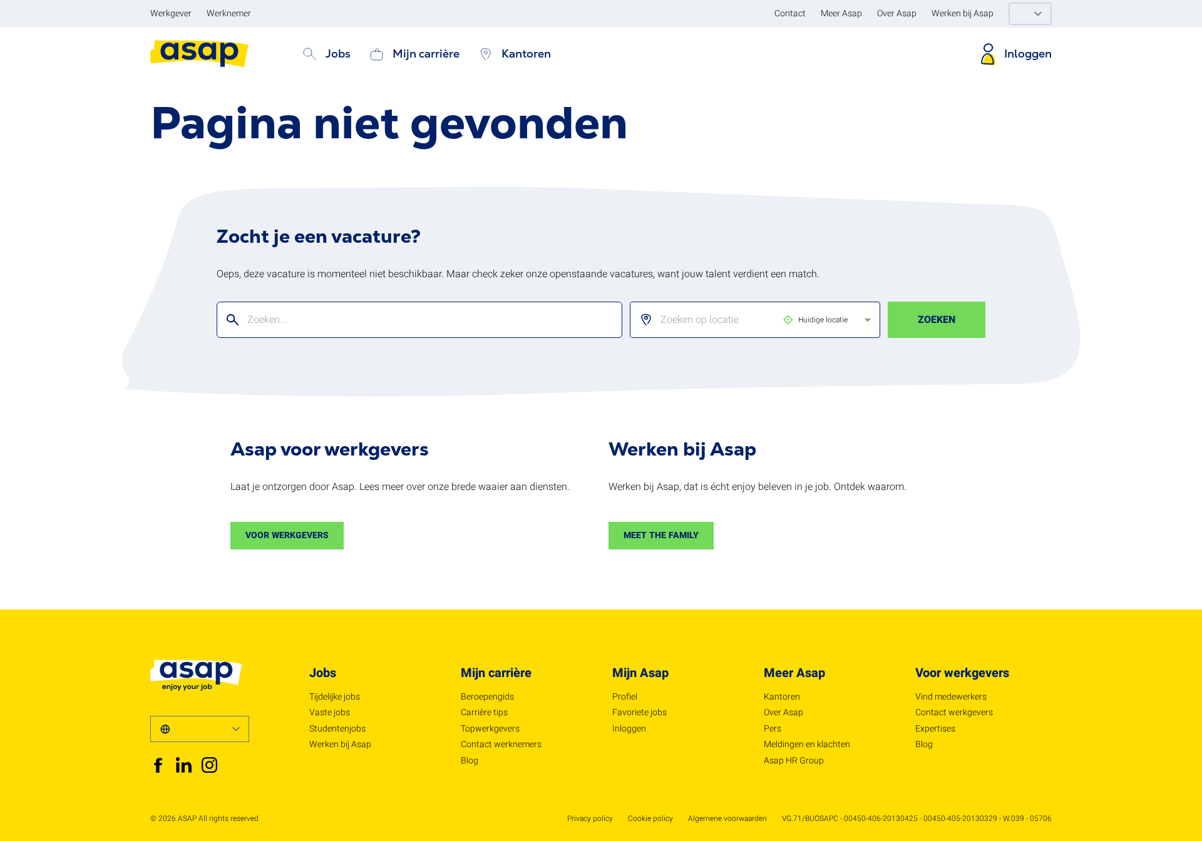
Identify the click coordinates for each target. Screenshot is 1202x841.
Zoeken (936, 319)
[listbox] (745, 319)
